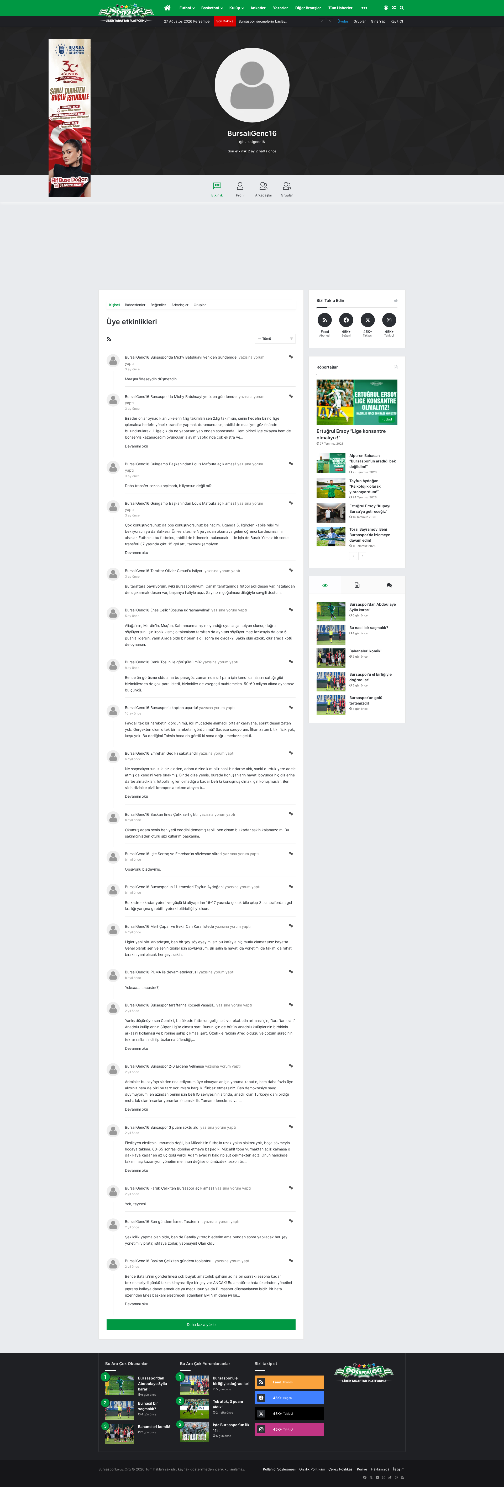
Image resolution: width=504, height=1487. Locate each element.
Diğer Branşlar (308, 8)
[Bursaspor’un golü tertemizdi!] (331, 705)
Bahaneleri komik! (365, 651)
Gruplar (360, 21)
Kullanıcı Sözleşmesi (279, 1469)
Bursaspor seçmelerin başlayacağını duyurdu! (275, 21)
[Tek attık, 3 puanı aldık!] (194, 1409)
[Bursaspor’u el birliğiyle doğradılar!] (331, 681)
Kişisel (114, 305)
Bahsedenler (135, 305)
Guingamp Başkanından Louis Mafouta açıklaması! (193, 464)
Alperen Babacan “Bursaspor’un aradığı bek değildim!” (372, 461)
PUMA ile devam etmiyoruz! (174, 972)
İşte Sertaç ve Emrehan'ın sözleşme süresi (186, 853)
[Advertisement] (252, 250)
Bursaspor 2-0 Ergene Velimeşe (177, 1066)
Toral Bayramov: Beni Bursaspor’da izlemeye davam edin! (369, 534)
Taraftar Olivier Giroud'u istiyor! (176, 570)
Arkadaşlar (263, 195)
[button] (291, 357)
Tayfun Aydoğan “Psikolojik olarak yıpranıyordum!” (365, 486)
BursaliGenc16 (137, 357)
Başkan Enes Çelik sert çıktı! (174, 814)
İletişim (398, 1469)
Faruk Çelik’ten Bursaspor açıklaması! (182, 1188)
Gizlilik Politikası (312, 1469)
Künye (362, 1469)
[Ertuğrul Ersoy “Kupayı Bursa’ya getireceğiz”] (331, 513)
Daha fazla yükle (201, 1324)
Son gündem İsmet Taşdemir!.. (176, 1221)
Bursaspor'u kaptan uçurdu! (174, 707)
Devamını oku (136, 446)
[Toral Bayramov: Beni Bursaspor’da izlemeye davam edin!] (331, 536)
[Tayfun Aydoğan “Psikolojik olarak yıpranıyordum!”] (331, 488)
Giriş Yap (378, 21)
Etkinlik (217, 195)
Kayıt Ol (397, 21)
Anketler (258, 8)
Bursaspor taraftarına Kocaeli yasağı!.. (182, 1005)
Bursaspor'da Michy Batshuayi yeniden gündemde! (194, 357)
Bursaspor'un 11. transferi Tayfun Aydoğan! (187, 886)
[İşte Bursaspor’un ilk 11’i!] (194, 1432)
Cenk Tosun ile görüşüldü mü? (176, 662)
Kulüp (234, 8)
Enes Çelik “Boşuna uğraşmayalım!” (180, 610)
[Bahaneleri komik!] (331, 658)
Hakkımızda (380, 1469)
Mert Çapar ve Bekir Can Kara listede (182, 926)
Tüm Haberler (340, 8)
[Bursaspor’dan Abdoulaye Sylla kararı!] (331, 611)
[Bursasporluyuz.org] (126, 12)
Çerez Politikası (340, 1469)
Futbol (185, 8)
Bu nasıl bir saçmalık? (368, 627)
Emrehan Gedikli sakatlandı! (174, 753)
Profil (240, 195)
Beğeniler (158, 305)
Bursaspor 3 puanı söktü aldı (174, 1127)
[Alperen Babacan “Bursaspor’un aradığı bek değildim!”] (331, 463)
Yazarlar (280, 8)
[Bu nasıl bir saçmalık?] (331, 635)
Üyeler (343, 21)
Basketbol (210, 8)
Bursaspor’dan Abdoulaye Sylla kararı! (152, 1383)
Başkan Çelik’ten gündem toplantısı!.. (182, 1261)
